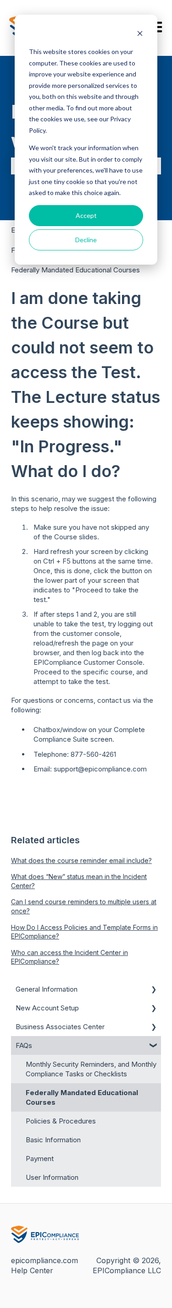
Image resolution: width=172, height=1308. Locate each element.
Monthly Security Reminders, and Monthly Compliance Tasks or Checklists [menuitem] (91, 1069)
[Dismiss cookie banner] (140, 34)
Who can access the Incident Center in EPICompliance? (69, 957)
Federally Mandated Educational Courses (75, 270)
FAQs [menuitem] (24, 1045)
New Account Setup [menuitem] (47, 1008)
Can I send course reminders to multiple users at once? (83, 906)
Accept (86, 215)
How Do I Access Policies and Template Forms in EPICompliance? (84, 931)
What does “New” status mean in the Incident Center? (79, 881)
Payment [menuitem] (40, 1158)
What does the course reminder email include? (81, 860)
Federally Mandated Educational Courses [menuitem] (82, 1097)
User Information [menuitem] (52, 1177)
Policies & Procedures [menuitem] (61, 1121)
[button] (153, 990)
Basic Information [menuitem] (53, 1139)
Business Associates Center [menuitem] (60, 1026)
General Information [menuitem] (47, 989)
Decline (86, 240)
